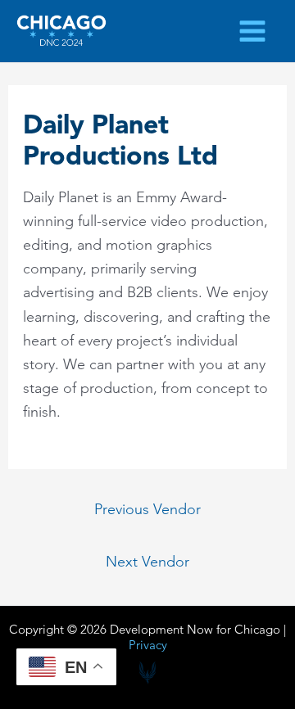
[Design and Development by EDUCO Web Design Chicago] (147, 673)
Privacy (148, 645)
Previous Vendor (147, 508)
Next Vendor (147, 562)
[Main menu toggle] (253, 30)
